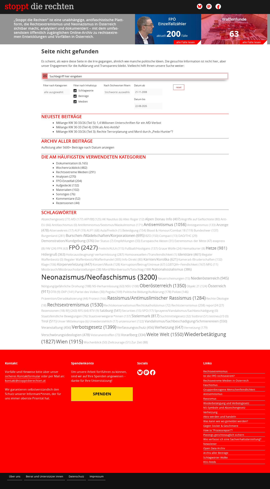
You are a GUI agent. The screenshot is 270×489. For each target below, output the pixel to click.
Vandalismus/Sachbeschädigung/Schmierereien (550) (186, 321)
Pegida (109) (113, 292)
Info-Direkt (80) (132, 259)
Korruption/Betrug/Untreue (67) (143, 264)
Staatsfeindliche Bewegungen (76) (64, 316)
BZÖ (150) (152, 236)
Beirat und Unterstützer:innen (44, 476)
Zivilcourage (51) (119, 342)
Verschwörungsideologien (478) (65, 335)
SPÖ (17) (148, 311)
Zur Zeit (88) (139, 342)
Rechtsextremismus (215, 371)
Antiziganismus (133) (201, 225)
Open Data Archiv (214, 448)
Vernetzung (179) (196, 328)
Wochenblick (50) (95, 342)
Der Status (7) (104, 241)
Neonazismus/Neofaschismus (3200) (99, 277)
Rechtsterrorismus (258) (188, 305)
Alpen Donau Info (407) (162, 219)
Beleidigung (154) (134, 230)
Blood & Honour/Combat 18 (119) (170, 230)
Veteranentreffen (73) (105, 335)
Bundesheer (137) (206, 230)
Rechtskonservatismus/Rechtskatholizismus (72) (137, 305)
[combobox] (56, 92)
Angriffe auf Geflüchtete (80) (200, 219)
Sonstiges (62, 194)
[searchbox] (56, 92)
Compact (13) (168, 236)
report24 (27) (215, 305)
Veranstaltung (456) (56, 327)
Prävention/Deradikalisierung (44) (64, 298)
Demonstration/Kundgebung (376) (67, 241)
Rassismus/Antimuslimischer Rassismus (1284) (156, 298)
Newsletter (210, 444)
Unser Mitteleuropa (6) (73, 321)
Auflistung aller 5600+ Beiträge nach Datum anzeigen (77, 147)
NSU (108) (132, 286)
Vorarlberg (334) (133, 335)
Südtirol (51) (200, 316)
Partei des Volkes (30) (90, 292)
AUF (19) (80, 230)
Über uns (14, 476)
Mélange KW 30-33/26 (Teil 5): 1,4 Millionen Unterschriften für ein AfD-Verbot (108, 123)
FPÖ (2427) (83, 247)
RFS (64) (83, 311)
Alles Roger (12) (133, 219)
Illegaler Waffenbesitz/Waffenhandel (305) (92, 259)
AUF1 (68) (93, 230)
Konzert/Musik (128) (106, 264)
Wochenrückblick (68, 168)
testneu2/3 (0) (218, 316)
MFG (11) (212, 264)
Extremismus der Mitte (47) (193, 241)
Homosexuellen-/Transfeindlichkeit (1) (151, 255)
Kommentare (65, 199)
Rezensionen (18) (53, 311)
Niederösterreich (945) (210, 278)
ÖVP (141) (67, 292)
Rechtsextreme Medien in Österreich (226, 380)
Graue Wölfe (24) (170, 248)
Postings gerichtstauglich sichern (223, 435)
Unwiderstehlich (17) (103, 321)
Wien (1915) (69, 341)
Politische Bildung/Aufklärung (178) (147, 292)
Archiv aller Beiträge (215, 453)
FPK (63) (62, 248)
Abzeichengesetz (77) (55, 219)
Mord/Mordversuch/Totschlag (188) (126, 269)
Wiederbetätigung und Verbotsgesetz (226, 403)
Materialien (64, 190)
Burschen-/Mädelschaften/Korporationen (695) (105, 235)
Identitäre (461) (189, 254)
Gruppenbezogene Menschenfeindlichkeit (229, 389)
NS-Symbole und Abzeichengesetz (224, 407)
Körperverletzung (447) (74, 264)
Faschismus (210, 385)
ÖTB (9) (55, 292)
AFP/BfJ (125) (92, 219)
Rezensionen (65, 203)
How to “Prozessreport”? (218, 430)
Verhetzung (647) (169, 327)
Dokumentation (67, 163)
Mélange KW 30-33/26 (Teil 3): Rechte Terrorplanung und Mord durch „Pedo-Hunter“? (114, 132)
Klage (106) (48, 264)
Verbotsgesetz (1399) (94, 327)
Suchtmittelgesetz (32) (175, 316)
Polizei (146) (180, 292)
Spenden (102, 394)
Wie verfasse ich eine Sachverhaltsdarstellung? (232, 439)
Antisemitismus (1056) (165, 224)
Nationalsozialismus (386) (172, 269)
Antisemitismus (212, 394)
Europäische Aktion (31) (157, 241)
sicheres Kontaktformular (22, 376)
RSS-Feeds (209, 462)
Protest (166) (98, 298)
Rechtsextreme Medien (72, 172)
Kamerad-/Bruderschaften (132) (200, 259)
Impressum (97, 476)
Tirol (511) (49, 321)
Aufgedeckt (63, 185)
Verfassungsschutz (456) (135, 327)
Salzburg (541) (110, 310)
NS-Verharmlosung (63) (108, 286)
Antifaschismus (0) (64, 225)
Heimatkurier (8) (193, 248)
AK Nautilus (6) (112, 219)
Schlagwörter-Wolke (215, 457)
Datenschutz (76, 476)
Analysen (62, 176)
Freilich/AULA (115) (111, 248)
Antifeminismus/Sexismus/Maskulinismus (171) (110, 225)
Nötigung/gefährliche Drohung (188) (66, 286)
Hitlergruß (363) (53, 254)
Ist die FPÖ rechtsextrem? (219, 376)
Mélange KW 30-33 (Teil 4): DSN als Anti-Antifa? (88, 127)
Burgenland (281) (53, 236)
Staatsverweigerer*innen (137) (110, 316)
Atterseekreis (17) (61, 230)
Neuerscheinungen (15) (174, 278)
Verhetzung (210, 412)
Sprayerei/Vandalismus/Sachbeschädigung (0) (186, 311)
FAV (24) (51, 248)
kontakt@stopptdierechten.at (25, 381)
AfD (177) (77, 219)
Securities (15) (131, 311)
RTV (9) (94, 311)
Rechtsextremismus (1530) (75, 305)
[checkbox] (87, 90)
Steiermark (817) (145, 315)
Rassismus (209, 398)
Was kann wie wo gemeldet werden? (225, 421)
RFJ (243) (71, 311)
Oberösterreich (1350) (163, 286)
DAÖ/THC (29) (187, 236)
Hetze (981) (216, 248)
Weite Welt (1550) (164, 334)
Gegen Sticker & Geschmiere (220, 426)
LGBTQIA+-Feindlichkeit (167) (185, 264)
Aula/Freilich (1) (111, 230)
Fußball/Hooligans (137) (141, 248)
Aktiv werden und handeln (219, 416)
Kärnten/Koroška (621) (160, 259)
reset (178, 87)
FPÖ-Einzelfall (65, 181)
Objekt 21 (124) (197, 286)
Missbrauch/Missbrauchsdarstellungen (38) (71, 269)
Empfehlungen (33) (127, 241)
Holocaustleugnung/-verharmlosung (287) (95, 255)
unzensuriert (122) (131, 321)
